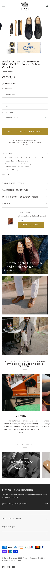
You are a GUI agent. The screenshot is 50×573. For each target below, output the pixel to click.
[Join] (44, 504)
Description (7, 153)
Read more (5, 174)
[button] (25, 534)
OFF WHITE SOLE (10, 94)
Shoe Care (6, 204)
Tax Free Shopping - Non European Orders (20, 197)
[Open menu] (6, 6)
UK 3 (6, 106)
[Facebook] (3, 567)
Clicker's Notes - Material (13, 183)
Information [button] (11, 519)
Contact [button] (8, 527)
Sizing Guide (11, 84)
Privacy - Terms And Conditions (34, 558)
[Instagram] (8, 567)
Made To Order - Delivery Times (15, 190)
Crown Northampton (11, 558)
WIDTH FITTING (7, 112)
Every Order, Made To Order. (11, 560)
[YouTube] (13, 567)
